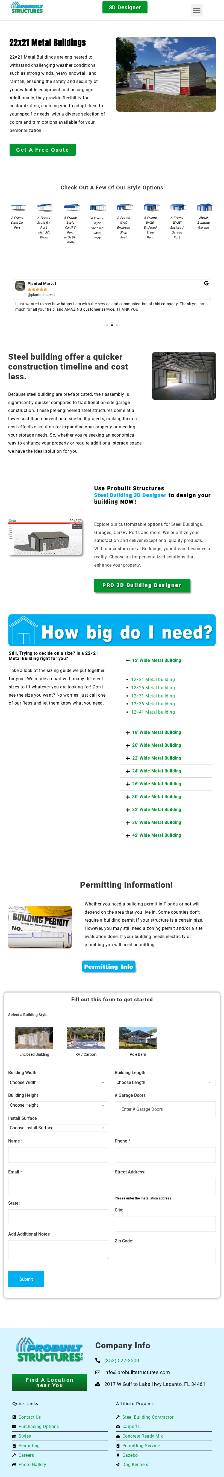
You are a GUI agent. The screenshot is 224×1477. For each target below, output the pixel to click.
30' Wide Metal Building (156, 796)
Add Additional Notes (29, 1234)
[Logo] (36, 7)
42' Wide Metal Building (156, 835)
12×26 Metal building (153, 687)
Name (15, 1141)
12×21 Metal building (153, 679)
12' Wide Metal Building (156, 660)
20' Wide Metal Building (156, 745)
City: (119, 1210)
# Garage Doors (130, 1095)
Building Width (22, 1072)
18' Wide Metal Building (156, 732)
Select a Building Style (28, 1014)
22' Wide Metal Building (156, 758)
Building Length (130, 1072)
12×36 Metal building (153, 703)
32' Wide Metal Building (156, 809)
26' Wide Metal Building (156, 783)
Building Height (23, 1095)
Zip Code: (124, 1241)
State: (14, 1203)
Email (15, 1172)
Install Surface (22, 1118)
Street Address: (130, 1172)
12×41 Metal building (153, 712)
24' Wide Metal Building (156, 771)
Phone (122, 1141)
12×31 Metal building (153, 696)
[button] (197, 10)
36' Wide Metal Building (156, 822)
